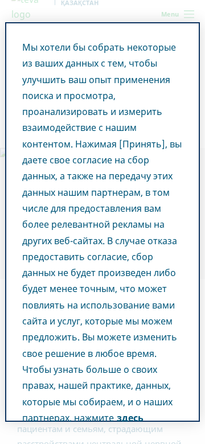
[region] (102, 222)
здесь (130, 418)
